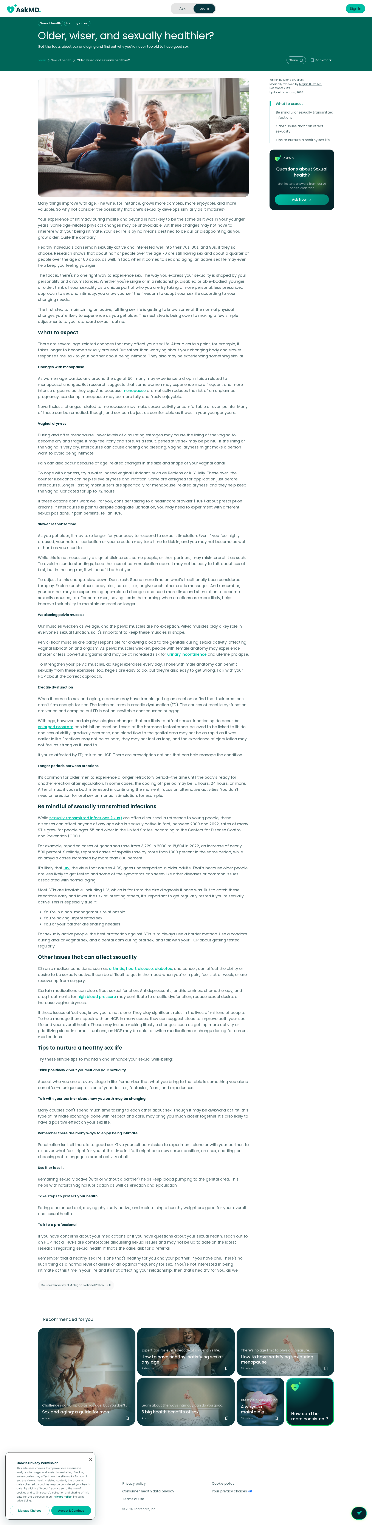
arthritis (116, 968)
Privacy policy (134, 1483)
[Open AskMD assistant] (359, 1513)
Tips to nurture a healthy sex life (303, 139)
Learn (42, 60)
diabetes (163, 968)
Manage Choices (29, 1510)
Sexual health (50, 23)
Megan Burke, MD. (310, 84)
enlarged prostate (55, 726)
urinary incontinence (187, 654)
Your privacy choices (229, 1491)
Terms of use (133, 1499)
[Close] (90, 1459)
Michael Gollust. (293, 80)
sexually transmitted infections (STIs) (85, 818)
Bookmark (323, 60)
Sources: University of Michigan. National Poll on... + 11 (76, 1285)
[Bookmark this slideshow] (227, 1368)
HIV (67, 868)
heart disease (139, 968)
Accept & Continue (71, 1510)
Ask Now (299, 199)
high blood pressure (97, 996)
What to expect (289, 103)
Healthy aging (77, 23)
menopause (134, 390)
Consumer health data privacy (148, 1491)
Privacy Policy (62, 1496)
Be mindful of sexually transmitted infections (304, 115)
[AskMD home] (24, 8)
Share (293, 60)
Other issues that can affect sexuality (300, 129)
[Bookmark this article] (127, 1418)
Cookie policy (223, 1483)
